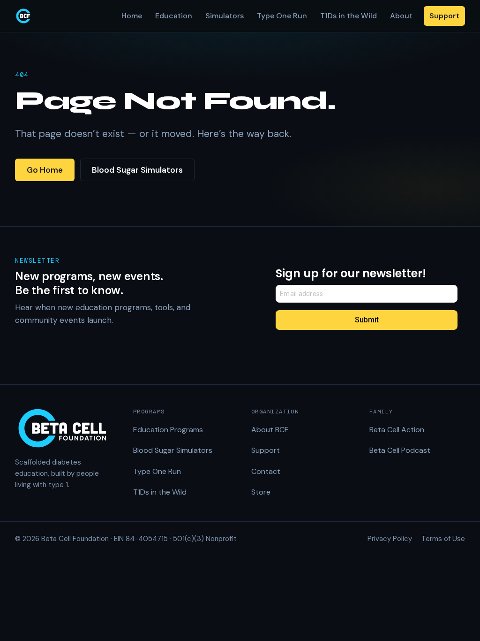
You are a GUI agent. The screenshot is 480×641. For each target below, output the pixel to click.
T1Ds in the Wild (348, 16)
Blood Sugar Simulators (137, 170)
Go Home (45, 170)
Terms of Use (443, 538)
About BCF (269, 430)
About (401, 16)
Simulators (224, 16)
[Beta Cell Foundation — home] (23, 16)
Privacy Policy (390, 538)
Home (131, 16)
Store (260, 492)
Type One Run (282, 16)
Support (444, 16)
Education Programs (168, 430)
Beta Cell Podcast (399, 450)
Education (173, 16)
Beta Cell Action (396, 430)
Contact (265, 471)
